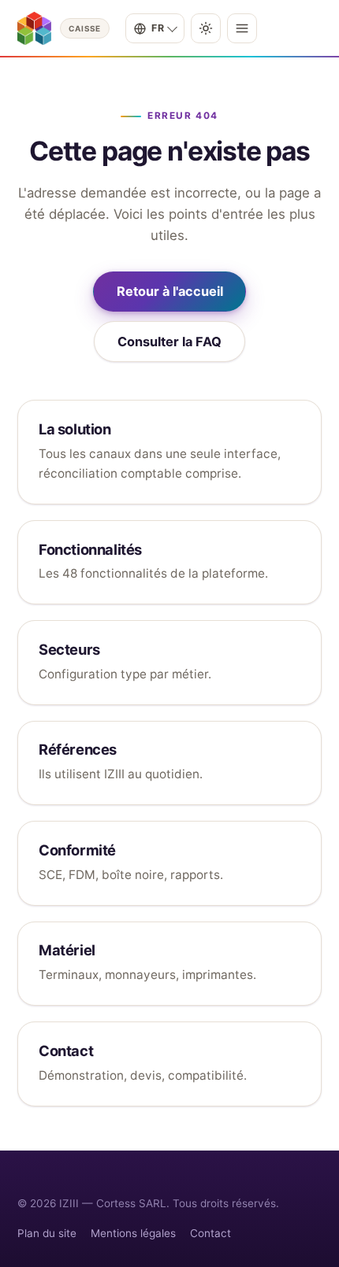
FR (158, 28)
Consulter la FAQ (169, 341)
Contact (210, 1233)
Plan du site (46, 1233)
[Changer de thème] (206, 28)
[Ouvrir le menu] (242, 28)
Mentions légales (133, 1233)
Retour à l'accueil (170, 291)
